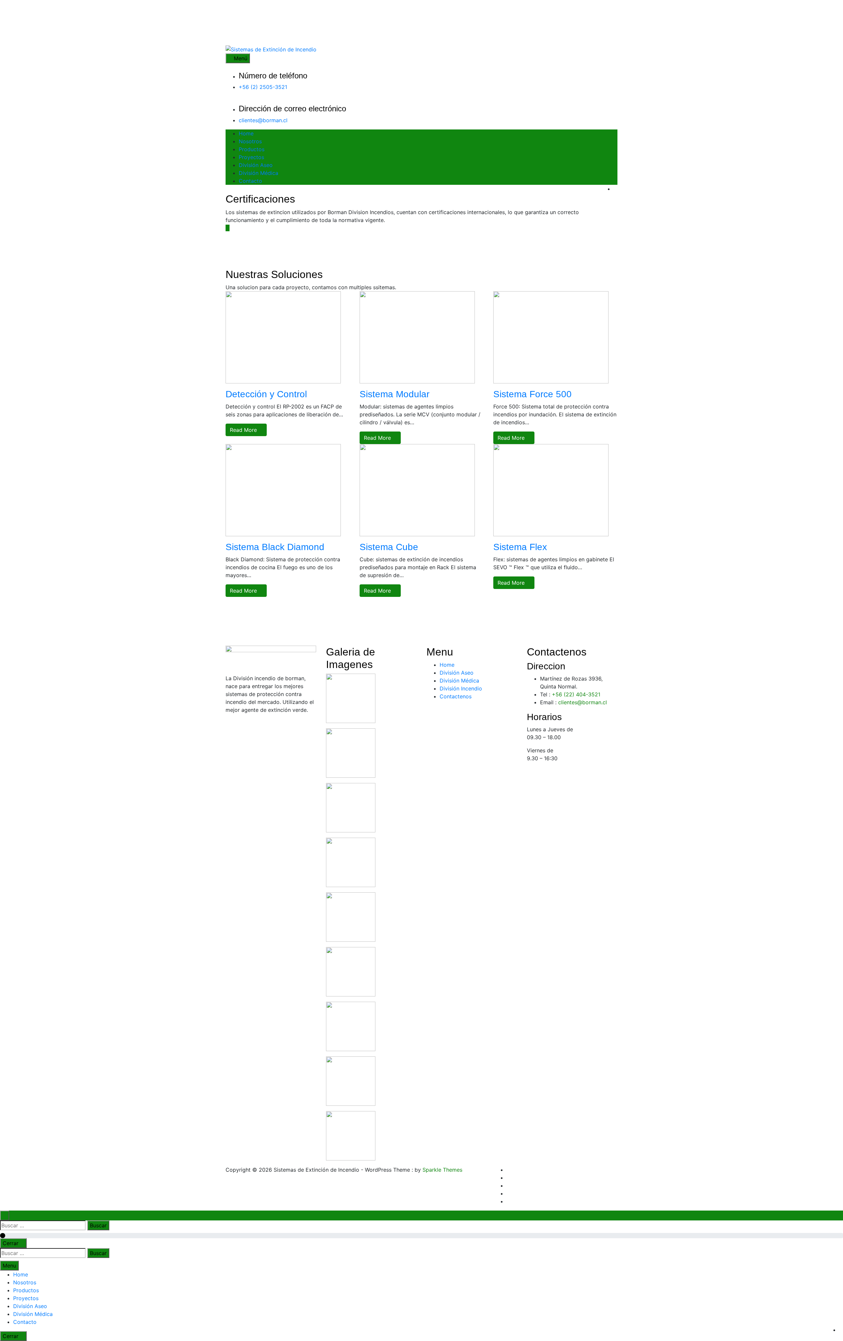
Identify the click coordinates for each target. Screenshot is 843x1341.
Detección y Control (266, 394)
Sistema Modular (394, 394)
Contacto (250, 181)
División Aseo (256, 165)
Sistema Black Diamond (275, 547)
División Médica (258, 173)
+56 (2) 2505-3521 (263, 87)
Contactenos (456, 696)
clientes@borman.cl (263, 120)
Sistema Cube (389, 547)
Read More (244, 430)
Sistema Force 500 (532, 394)
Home (246, 133)
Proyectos (251, 157)
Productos (251, 149)
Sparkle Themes (442, 1169)
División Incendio (461, 688)
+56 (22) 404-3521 (576, 694)
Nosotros (250, 141)
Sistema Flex (520, 547)
